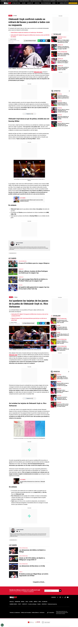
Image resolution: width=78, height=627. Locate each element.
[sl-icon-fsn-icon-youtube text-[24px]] (67, 38)
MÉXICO (35, 42)
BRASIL (22, 42)
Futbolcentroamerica (52, 44)
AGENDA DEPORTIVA (64, 3)
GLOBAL (31, 42)
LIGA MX (23, 3)
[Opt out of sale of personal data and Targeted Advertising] (2, 625)
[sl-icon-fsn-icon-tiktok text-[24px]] (65, 38)
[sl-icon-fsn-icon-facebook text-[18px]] (57, 38)
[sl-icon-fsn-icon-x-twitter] (62, 38)
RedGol (39, 44)
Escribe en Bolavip (32, 44)
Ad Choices (42, 53)
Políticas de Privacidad (26, 53)
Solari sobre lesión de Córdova (35, 0)
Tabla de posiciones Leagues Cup (63, 0)
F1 (57, 3)
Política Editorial (35, 53)
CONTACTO (24, 44)
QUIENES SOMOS (13, 44)
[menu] (2, 3)
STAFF (19, 44)
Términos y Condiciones (28, 32)
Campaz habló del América (24, 0)
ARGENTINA (17, 42)
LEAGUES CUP (30, 3)
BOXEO (53, 3)
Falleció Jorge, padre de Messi (12, 0)
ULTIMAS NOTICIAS (16, 3)
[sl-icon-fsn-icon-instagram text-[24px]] (60, 38)
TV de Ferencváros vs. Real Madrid (49, 0)
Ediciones (12, 42)
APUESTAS (37, 3)
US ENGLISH (44, 42)
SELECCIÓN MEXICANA (46, 3)
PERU (40, 42)
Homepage (62, 25)
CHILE (27, 42)
